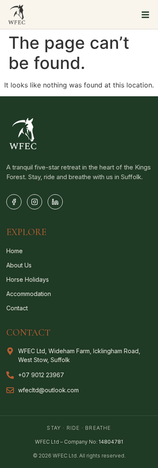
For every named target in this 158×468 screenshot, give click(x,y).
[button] (145, 14)
